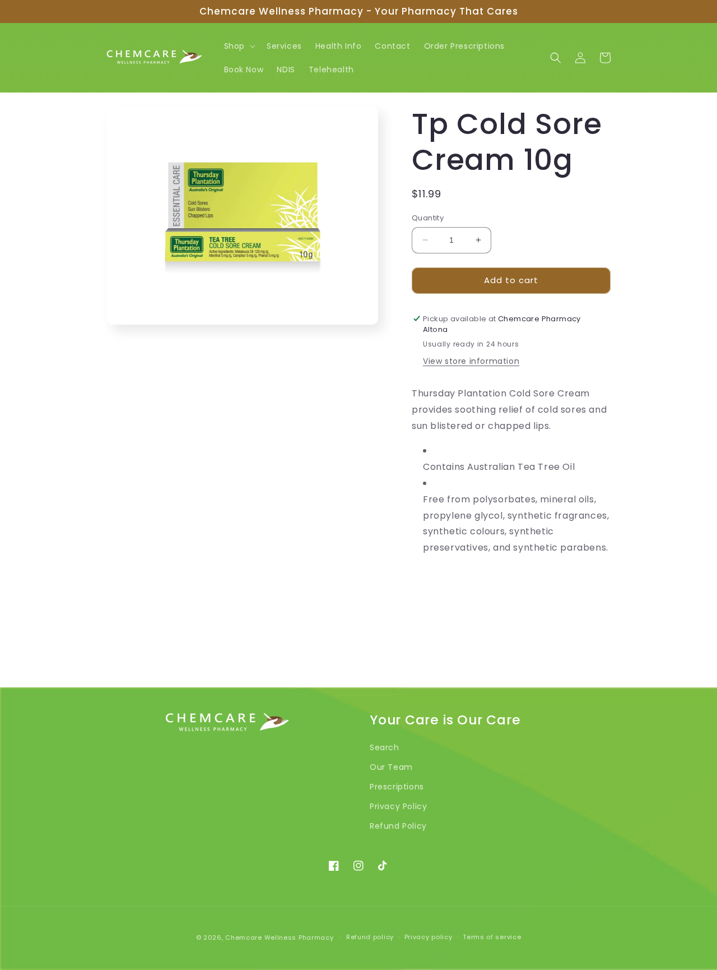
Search (384, 747)
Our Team (391, 767)
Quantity (428, 218)
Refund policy (370, 936)
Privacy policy (428, 936)
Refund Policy (398, 826)
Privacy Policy (398, 806)
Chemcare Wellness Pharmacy (279, 937)
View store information (471, 361)
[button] (238, 46)
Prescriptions (397, 786)
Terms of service (492, 936)
